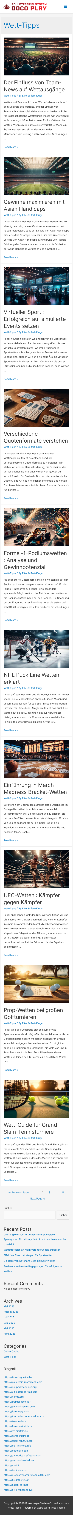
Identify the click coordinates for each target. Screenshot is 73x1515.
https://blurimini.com (15, 1470)
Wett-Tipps (10, 95)
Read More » (11, 147)
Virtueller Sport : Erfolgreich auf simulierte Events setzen (35, 319)
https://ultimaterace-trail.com (20, 1391)
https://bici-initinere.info (17, 1445)
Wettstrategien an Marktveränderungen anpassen (32, 1249)
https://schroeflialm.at (16, 1435)
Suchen (8, 1208)
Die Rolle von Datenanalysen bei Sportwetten (29, 1260)
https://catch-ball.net (16, 1484)
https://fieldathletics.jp (16, 1480)
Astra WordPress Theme (51, 1507)
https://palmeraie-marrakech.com (23, 1382)
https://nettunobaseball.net (19, 1460)
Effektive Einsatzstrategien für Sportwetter (28, 1255)
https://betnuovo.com (16, 1450)
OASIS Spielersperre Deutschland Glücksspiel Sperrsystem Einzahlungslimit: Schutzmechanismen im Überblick (35, 1239)
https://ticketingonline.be (18, 1377)
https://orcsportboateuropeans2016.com (27, 1475)
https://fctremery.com (16, 1411)
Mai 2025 (9, 1328)
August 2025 (11, 1311)
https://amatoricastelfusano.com (22, 1455)
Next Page (38, 1198)
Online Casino (11, 1351)
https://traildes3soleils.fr (17, 1401)
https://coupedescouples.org (20, 1387)
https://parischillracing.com (19, 1406)
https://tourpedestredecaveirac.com (24, 1416)
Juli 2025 (9, 1317)
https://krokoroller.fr (15, 1421)
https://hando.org (14, 1396)
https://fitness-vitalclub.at (18, 1426)
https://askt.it (11, 1465)
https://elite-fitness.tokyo (18, 1489)
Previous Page (18, 1192)
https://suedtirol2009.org (18, 1440)
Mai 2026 (9, 1306)
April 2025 (9, 1333)
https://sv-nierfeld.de (16, 1431)
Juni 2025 (9, 1322)
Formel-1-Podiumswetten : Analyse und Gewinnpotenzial (35, 560)
